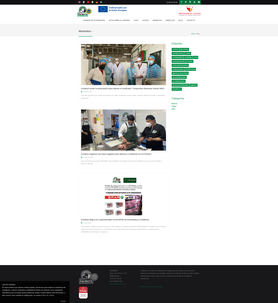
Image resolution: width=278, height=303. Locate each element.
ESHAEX (188, 69)
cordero (187, 53)
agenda (175, 73)
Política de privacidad (148, 286)
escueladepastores (179, 81)
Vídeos (174, 106)
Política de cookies (47, 295)
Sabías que (170, 20)
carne (195, 57)
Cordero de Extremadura (94, 20)
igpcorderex (184, 49)
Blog (181, 20)
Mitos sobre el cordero (119, 20)
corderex (175, 49)
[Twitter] (186, 2)
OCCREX (145, 20)
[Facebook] (181, 2)
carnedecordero (178, 53)
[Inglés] (79, 2)
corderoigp (188, 57)
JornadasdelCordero (179, 77)
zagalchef (193, 85)
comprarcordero (178, 69)
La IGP (136, 20)
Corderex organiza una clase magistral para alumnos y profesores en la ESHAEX (116, 154)
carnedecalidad (178, 57)
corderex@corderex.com (118, 284)
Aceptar (63, 301)
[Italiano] (92, 2)
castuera (190, 61)
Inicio (193, 34)
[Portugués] (88, 2)
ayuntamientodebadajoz (181, 85)
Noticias (174, 104)
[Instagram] (190, 2)
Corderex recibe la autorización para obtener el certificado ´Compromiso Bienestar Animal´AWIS (122, 88)
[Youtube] (194, 2)
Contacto (191, 20)
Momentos (157, 20)
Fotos (173, 109)
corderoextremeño (179, 61)
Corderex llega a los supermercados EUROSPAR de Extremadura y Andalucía (115, 220)
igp (194, 69)
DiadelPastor (177, 89)
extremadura (183, 73)
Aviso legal (159, 286)
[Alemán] (96, 2)
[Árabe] (101, 2)
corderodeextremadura (180, 65)
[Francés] (83, 2)
